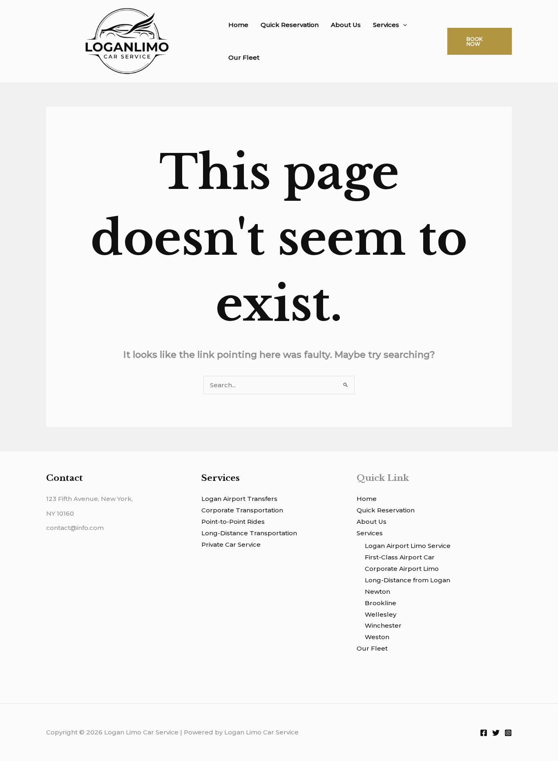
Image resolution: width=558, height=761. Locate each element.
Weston (377, 637)
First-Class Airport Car (400, 557)
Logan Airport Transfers (239, 499)
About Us (346, 25)
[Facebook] (483, 732)
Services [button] (386, 25)
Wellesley (380, 614)
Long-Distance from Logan (407, 580)
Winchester (383, 625)
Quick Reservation (290, 25)
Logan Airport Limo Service (408, 546)
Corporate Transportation (242, 510)
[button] (403, 25)
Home (238, 25)
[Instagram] (508, 732)
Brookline (380, 603)
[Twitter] (496, 732)
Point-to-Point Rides (233, 521)
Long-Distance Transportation (249, 533)
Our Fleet (243, 57)
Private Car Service (231, 544)
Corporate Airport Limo (402, 568)
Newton (377, 591)
